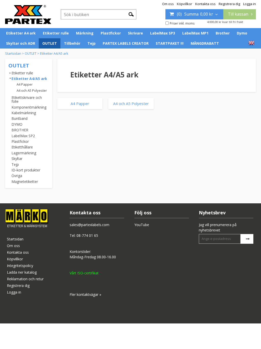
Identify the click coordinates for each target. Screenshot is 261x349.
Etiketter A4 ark (21, 33)
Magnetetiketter (24, 181)
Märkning (85, 33)
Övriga (16, 175)
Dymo (242, 33)
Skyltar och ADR (20, 43)
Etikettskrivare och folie (26, 99)
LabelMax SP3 (162, 33)
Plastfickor (111, 33)
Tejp (91, 43)
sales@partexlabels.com (89, 224)
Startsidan (13, 53)
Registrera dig (229, 4)
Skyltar (16, 158)
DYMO (16, 124)
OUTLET (49, 43)
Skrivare (135, 33)
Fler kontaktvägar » (85, 294)
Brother (223, 33)
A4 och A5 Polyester (32, 90)
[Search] (131, 14)
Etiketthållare (22, 147)
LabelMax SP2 (23, 135)
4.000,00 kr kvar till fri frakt (225, 22)
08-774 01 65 (87, 235)
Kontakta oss (205, 4)
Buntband (19, 118)
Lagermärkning (23, 152)
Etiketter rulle (56, 33)
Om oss (168, 4)
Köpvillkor (184, 4)
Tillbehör (72, 43)
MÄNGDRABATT (205, 43)
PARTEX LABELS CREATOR (126, 43)
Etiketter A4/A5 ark (54, 53)
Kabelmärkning (23, 112)
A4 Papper (25, 84)
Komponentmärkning (28, 107)
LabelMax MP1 (195, 33)
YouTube (141, 224)
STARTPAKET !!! (170, 43)
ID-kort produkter (25, 170)
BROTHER (19, 129)
